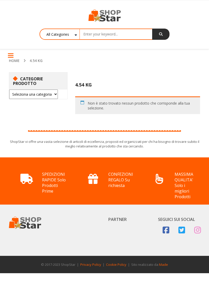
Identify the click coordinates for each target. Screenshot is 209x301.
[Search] (160, 34)
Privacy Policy (90, 264)
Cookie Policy (116, 264)
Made (163, 264)
